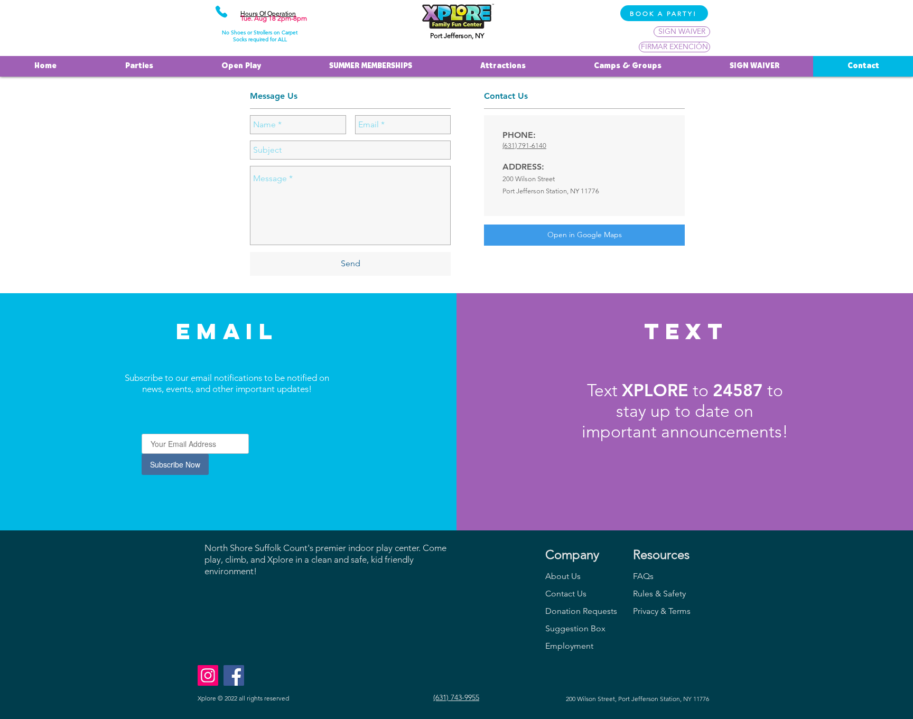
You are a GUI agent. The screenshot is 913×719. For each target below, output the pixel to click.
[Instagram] (208, 675)
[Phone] (221, 12)
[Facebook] (233, 675)
